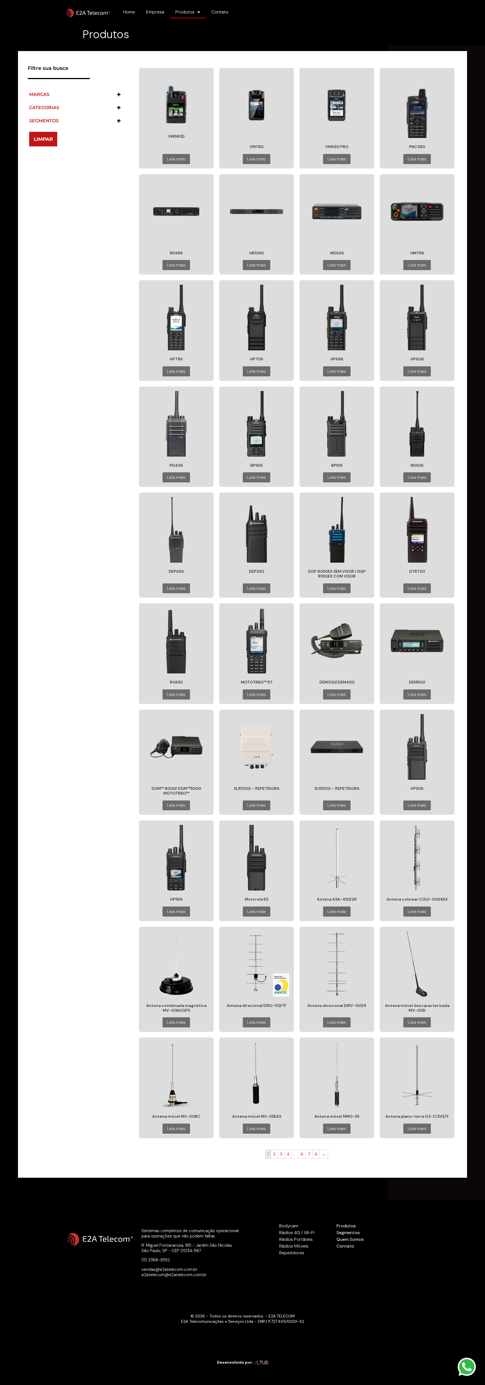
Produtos (185, 12)
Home (129, 12)
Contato (219, 12)
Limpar (43, 139)
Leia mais (176, 159)
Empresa (155, 12)
